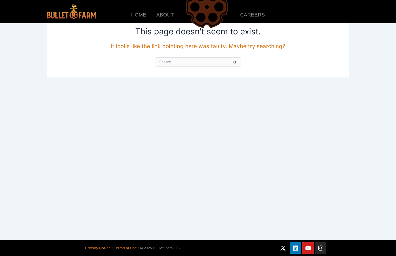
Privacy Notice (98, 248)
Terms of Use (125, 248)
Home (138, 15)
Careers (252, 15)
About (165, 15)
